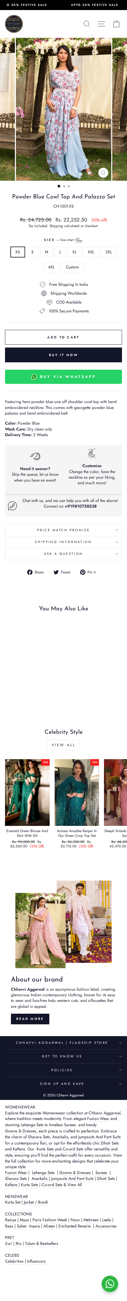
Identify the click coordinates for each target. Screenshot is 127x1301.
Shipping (56, 226)
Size (59, 239)
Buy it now (63, 355)
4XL (51, 267)
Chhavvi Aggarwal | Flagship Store (62, 1042)
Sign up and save (62, 1083)
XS (17, 252)
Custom (72, 267)
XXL (91, 252)
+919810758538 (81, 506)
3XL (108, 252)
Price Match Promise (63, 530)
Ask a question (63, 553)
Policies (62, 1070)
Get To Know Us (62, 1056)
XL (74, 252)
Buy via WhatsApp (68, 376)
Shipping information (63, 541)
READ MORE (30, 1018)
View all (64, 745)
